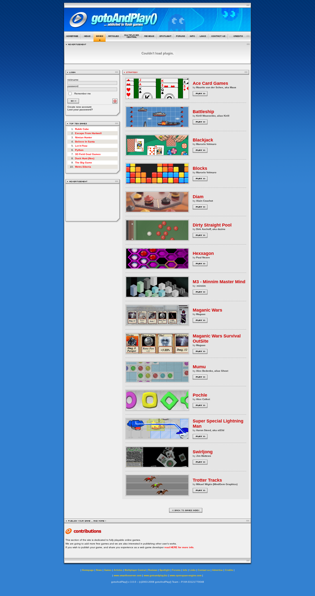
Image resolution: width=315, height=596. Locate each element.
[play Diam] (157, 211)
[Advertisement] (92, 202)
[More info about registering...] (114, 102)
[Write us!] (218, 40)
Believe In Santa (85, 141)
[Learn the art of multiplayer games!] (132, 40)
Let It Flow (81, 145)
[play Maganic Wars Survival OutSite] (157, 353)
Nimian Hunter (83, 137)
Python (79, 150)
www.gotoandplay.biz (156, 575)
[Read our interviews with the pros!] (165, 40)
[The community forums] (180, 40)
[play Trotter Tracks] (157, 495)
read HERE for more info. (179, 547)
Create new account (79, 106)
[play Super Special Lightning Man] (157, 438)
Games (107, 570)
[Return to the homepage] (72, 40)
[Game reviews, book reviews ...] (149, 40)
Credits (229, 570)
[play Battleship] (157, 126)
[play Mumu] (157, 381)
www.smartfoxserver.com (128, 575)
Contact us (204, 570)
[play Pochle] (157, 410)
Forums (176, 570)
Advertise (217, 570)
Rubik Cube (82, 129)
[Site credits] (240, 40)
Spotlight (164, 570)
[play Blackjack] (157, 155)
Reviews (152, 570)
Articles (118, 570)
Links (192, 570)
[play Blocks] (157, 183)
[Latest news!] (87, 40)
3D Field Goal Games (88, 154)
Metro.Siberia (83, 166)
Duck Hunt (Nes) (84, 158)
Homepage (88, 570)
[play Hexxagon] (157, 268)
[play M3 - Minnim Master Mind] (157, 296)
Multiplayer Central (135, 570)
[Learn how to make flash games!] (113, 40)
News (99, 570)
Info (185, 570)
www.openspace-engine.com (186, 575)
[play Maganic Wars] (157, 325)
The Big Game (83, 162)
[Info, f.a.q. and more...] (192, 40)
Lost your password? (80, 109)
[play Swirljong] (157, 466)
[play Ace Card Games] (157, 98)
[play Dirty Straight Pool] (157, 240)
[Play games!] (100, 40)
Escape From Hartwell (88, 133)
